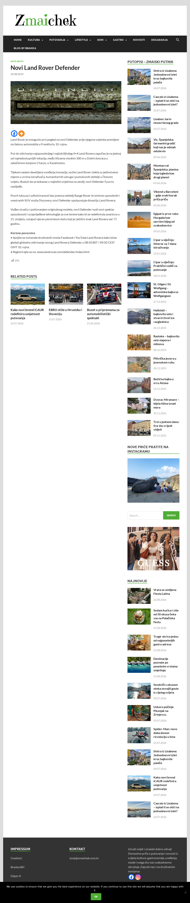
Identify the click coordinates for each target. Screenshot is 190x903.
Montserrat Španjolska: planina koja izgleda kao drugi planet (165, 171)
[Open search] (177, 40)
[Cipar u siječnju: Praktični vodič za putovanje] (139, 262)
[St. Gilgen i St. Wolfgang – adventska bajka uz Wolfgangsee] (139, 284)
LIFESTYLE (81, 39)
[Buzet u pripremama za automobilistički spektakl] (104, 295)
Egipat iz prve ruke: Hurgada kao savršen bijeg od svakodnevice (166, 219)
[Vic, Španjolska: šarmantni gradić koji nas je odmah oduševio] (139, 140)
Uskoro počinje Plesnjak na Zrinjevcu (163, 710)
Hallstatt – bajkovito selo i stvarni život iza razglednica (163, 315)
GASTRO (118, 39)
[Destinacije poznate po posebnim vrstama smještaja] (139, 659)
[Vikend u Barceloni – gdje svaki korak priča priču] (139, 192)
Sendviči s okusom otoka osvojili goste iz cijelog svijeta (166, 688)
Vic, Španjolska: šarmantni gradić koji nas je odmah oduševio (164, 145)
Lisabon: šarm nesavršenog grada (165, 121)
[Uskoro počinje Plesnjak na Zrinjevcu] (139, 707)
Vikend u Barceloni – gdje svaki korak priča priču (165, 195)
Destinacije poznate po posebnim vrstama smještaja (165, 664)
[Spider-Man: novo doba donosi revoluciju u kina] (139, 729)
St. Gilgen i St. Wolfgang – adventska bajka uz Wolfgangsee (165, 289)
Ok (96, 896)
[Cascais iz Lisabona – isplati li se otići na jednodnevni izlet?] (139, 97)
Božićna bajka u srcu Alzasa (163, 381)
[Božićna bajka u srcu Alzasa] (139, 379)
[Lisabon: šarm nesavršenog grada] (139, 119)
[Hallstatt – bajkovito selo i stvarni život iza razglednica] (139, 310)
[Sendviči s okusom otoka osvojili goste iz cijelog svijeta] (139, 685)
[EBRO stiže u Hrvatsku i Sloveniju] (66, 295)
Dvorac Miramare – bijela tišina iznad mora (166, 403)
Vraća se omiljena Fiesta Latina (164, 591)
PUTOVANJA (57, 39)
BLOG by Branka (25, 48)
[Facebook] (14, 133)
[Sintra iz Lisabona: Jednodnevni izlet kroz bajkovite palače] (139, 71)
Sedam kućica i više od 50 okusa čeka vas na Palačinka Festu (166, 616)
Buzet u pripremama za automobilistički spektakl (103, 314)
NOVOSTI (139, 39)
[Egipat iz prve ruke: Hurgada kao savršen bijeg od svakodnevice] (139, 214)
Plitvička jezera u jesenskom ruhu (164, 360)
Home (18, 39)
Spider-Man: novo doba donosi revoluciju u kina (165, 732)
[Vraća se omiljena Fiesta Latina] (139, 590)
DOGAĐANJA (159, 39)
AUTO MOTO (17, 61)
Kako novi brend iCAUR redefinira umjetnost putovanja (27, 314)
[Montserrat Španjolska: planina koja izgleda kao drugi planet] (139, 166)
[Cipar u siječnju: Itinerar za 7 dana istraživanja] (139, 240)
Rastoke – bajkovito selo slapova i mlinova (166, 340)
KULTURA (34, 39)
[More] (21, 133)
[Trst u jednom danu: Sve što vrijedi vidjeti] (139, 422)
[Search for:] (153, 515)
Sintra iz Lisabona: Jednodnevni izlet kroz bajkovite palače (165, 76)
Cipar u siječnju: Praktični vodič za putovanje (165, 266)
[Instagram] (138, 877)
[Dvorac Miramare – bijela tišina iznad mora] (139, 400)
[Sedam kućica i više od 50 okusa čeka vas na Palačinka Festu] (139, 610)
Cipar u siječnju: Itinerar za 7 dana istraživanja (164, 243)
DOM (100, 39)
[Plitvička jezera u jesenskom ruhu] (139, 358)
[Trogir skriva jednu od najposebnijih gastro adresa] (139, 637)
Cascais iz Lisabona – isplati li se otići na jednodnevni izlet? (166, 100)
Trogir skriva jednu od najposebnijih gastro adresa (165, 640)
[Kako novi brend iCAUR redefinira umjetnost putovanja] (28, 295)
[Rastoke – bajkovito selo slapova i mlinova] (139, 336)
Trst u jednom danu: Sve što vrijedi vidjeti (166, 425)
